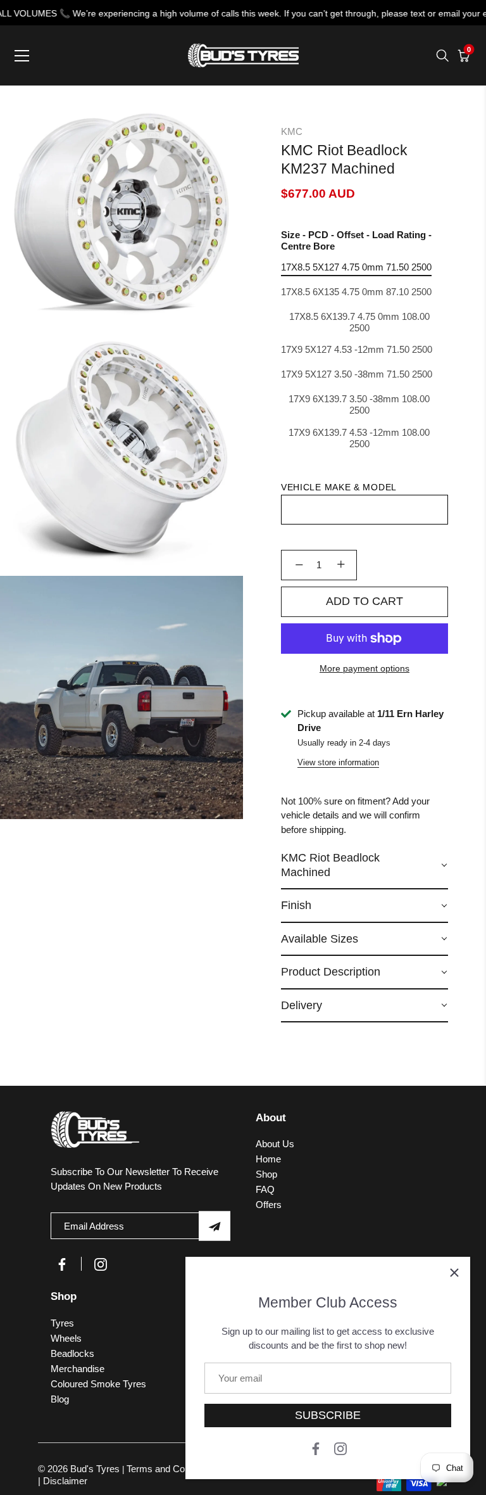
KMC (291, 131)
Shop (266, 1174)
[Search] (442, 55)
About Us (275, 1143)
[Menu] (22, 56)
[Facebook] (315, 1447)
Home (268, 1159)
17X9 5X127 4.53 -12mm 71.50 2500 (356, 349)
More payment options (364, 668)
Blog (60, 1399)
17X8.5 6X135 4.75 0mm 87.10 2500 (356, 291)
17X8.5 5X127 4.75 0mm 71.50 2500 (356, 267)
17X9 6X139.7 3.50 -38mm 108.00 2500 (359, 404)
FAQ (265, 1189)
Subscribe (328, 1415)
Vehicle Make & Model (339, 487)
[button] (364, 865)
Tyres (62, 1323)
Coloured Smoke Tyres (98, 1383)
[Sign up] (214, 1226)
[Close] (454, 1273)
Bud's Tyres (96, 1468)
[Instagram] (340, 1447)
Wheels (66, 1338)
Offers (269, 1204)
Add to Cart (364, 601)
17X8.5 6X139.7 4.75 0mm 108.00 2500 (359, 322)
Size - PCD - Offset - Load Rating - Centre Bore (356, 240)
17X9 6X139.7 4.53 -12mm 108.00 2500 (359, 438)
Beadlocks (72, 1353)
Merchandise (77, 1368)
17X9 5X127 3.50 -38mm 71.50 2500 (356, 374)
